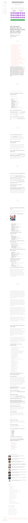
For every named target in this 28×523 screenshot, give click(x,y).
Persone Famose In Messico (4, 3)
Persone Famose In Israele (4, 9)
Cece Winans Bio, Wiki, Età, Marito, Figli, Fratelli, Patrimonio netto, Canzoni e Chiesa (17, 461)
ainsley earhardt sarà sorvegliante (12, 509)
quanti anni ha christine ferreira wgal (12, 510)
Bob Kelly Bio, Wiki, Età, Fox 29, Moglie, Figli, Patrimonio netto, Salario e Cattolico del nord (18, 480)
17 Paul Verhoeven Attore (15, 60)
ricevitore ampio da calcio (12, 498)
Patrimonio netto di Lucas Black (13, 502)
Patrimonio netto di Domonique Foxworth (14, 503)
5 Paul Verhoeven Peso (14, 48)
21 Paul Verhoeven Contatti (15, 64)
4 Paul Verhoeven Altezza (15, 47)
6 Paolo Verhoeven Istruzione (15, 49)
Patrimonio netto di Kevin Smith (13, 492)
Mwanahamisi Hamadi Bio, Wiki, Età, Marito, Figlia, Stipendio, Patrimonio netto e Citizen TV (4, 12)
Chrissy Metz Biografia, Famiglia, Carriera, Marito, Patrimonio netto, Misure (17, 456)
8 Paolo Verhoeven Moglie (15, 51)
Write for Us (5, 517)
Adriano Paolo (13, 444)
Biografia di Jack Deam (4, 7)
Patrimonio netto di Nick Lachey (4, 5)
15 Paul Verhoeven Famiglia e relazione (17, 58)
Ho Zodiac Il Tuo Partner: (21, 11)
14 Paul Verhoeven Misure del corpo (16, 57)
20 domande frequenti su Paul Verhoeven (17, 63)
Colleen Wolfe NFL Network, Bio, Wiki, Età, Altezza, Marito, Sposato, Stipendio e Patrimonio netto (18, 467)
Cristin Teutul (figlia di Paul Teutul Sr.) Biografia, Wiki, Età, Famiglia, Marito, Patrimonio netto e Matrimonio (18, 464)
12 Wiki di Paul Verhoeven (15, 55)
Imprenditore (11, 487)
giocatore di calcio (11, 493)
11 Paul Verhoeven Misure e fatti (15, 54)
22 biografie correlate (14, 65)
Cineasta (11, 24)
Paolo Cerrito (13, 442)
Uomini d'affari (11, 488)
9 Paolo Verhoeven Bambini (15, 52)
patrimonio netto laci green (11, 511)
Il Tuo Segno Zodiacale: (14, 11)
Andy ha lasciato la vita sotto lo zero (17, 323)
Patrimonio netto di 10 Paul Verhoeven (17, 53)
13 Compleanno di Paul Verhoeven (16, 56)
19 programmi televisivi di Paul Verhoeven (17, 62)
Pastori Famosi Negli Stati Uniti (13, 497)
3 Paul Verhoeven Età (14, 46)
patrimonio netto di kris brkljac (12, 514)
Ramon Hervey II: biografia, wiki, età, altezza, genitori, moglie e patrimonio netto (18, 475)
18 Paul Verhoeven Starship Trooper (16, 61)
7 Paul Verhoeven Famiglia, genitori (16, 50)
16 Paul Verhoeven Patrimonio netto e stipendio (18, 59)
